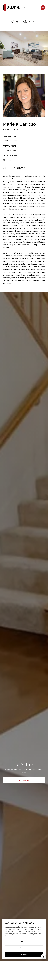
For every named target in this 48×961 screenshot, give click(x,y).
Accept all (24, 954)
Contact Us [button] (24, 780)
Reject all (24, 941)
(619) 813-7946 (10, 150)
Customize (24, 948)
